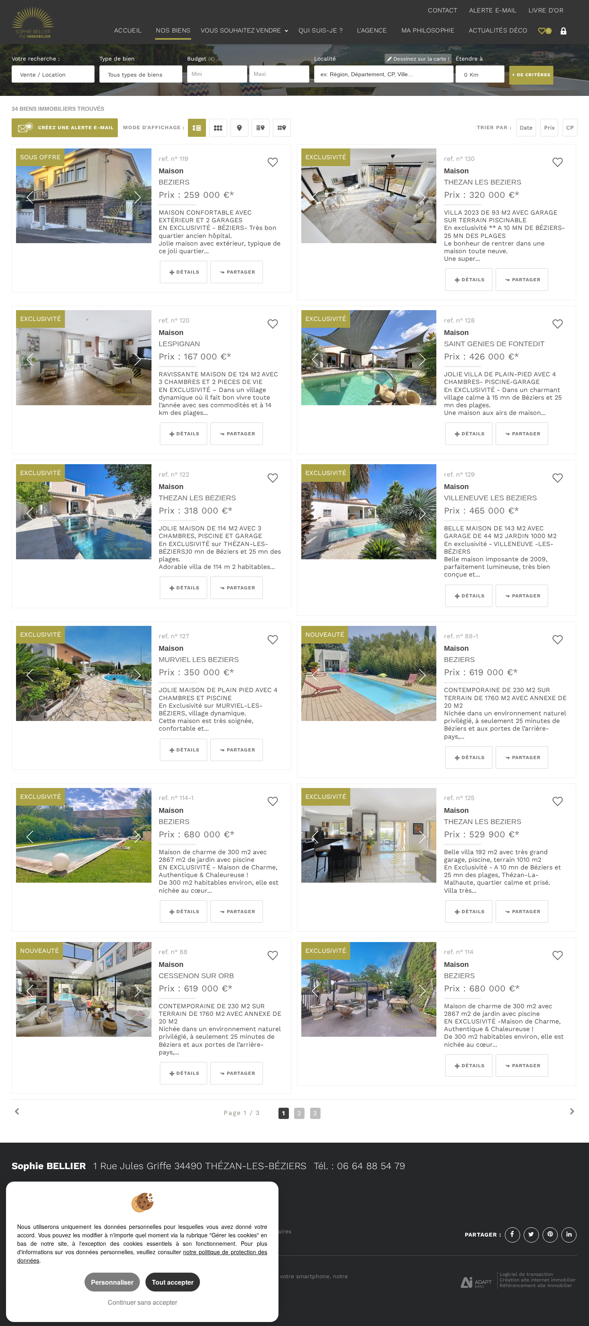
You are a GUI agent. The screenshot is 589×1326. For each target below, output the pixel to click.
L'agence (372, 30)
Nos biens (173, 30)
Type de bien (117, 58)
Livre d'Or (545, 10)
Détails (188, 272)
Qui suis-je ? (321, 30)
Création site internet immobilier (538, 1280)
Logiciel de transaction (526, 1274)
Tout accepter (173, 1282)
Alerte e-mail (493, 10)
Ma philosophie (427, 30)
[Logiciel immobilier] (476, 1280)
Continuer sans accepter (142, 1302)
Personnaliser (112, 1282)
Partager (241, 272)
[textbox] (384, 74)
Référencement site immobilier (536, 1285)
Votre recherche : (36, 58)
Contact (442, 10)
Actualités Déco (498, 30)
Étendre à (469, 58)
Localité (325, 58)
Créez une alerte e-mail (76, 127)
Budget (197, 58)
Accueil (127, 30)
